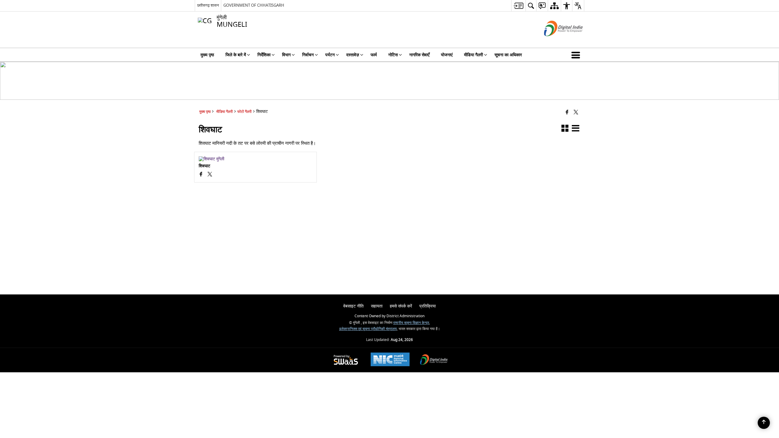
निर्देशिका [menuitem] (264, 55)
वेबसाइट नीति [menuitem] (353, 306)
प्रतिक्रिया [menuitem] (427, 306)
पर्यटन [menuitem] (330, 55)
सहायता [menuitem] (377, 306)
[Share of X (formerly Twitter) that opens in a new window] (576, 112)
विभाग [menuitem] (286, 55)
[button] (577, 54)
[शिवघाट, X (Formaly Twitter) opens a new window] (210, 175)
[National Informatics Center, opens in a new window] (390, 360)
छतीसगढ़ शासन (208, 5)
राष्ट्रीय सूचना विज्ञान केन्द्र (411, 322)
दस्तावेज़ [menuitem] (352, 55)
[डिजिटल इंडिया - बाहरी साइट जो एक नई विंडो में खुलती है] (555, 41)
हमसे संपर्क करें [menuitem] (401, 306)
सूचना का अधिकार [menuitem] (508, 55)
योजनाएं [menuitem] (446, 55)
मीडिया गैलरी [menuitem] (473, 55)
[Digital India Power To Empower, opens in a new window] (433, 360)
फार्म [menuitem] (374, 55)
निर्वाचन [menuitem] (308, 55)
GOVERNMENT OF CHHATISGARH (253, 5)
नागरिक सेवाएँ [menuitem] (419, 55)
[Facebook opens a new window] (201, 175)
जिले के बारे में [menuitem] (235, 55)
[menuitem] (518, 5)
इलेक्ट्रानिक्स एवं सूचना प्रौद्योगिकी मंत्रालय (368, 329)
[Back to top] (764, 423)
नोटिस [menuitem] (393, 55)
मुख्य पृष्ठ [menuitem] (207, 55)
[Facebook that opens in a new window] (567, 112)
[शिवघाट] (255, 159)
